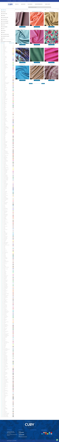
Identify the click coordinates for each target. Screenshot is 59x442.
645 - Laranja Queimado (5, 333)
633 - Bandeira (4, 329)
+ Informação (22, 26)
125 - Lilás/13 (4, 123)
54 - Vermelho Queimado (5, 82)
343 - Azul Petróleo (5, 236)
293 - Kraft (3, 213)
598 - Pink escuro (4, 307)
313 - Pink (3, 225)
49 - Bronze (4, 79)
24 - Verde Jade (4, 61)
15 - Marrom (4, 53)
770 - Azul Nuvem (4, 392)
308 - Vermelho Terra (5, 222)
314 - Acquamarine (4, 226)
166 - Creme (4, 148)
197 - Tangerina (4, 159)
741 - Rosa (3, 375)
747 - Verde (3, 378)
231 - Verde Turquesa (5, 177)
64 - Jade (3, 88)
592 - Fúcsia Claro (4, 304)
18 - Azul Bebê (4, 56)
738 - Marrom (4, 374)
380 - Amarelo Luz (4, 251)
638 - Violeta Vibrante (5, 331)
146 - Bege (3, 138)
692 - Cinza (3, 351)
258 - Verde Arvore (4, 193)
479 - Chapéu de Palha (5, 261)
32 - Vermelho (4, 68)
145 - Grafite (3, 137)
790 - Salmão (4, 407)
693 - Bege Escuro (4, 352)
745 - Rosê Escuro (4, 377)
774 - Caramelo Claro (5, 395)
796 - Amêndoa (4, 412)
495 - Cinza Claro (4, 263)
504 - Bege (3, 265)
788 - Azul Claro (4, 405)
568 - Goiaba (4, 294)
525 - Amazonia (4, 271)
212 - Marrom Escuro (5, 165)
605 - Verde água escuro (5, 311)
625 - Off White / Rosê (5, 325)
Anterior (30, 83)
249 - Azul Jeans (4, 188)
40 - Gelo (3, 74)
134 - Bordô (3, 130)
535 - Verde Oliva (4, 276)
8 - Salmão (3, 49)
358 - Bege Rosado (4, 243)
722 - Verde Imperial (5, 363)
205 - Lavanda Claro (5, 161)
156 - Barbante (4, 144)
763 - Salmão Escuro (5, 386)
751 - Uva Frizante (4, 380)
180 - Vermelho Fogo (5, 155)
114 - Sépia (3, 117)
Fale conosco (30, 4)
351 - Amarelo (4, 240)
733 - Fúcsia (4, 370)
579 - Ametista (4, 300)
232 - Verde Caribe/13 (5, 178)
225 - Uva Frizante (4, 172)
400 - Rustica (4, 255)
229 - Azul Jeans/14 (5, 175)
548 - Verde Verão (4, 281)
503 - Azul (3, 264)
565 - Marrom (4, 292)
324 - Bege (3, 231)
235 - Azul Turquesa (5, 179)
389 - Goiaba (4, 253)
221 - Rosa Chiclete (4, 170)
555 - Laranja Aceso (4, 287)
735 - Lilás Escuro (4, 372)
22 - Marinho (4, 59)
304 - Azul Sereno (4, 219)
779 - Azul (3, 399)
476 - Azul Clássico (4, 258)
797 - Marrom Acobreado (5, 413)
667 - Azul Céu (4, 339)
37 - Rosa (3, 71)
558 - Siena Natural (4, 290)
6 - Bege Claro (4, 47)
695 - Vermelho (4, 353)
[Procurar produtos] (50, 7)
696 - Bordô (4, 354)
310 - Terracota (4, 223)
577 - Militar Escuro (4, 299)
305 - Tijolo (3, 220)
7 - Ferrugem (4, 48)
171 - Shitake (4, 150)
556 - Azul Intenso (4, 288)
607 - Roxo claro (4, 313)
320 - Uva (3, 230)
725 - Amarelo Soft (4, 365)
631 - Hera (3, 327)
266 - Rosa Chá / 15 (4, 199)
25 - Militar (3, 62)
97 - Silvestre (4, 109)
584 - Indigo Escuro (5, 302)
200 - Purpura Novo (5, 160)
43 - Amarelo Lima (4, 76)
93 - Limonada (4, 105)
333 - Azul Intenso (4, 234)
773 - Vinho (3, 394)
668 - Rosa (3, 340)
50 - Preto (3, 80)
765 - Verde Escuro (5, 388)
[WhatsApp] (57, 440)
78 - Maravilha (4, 97)
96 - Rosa (3, 108)
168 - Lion (3, 149)
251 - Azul (3, 190)
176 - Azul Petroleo (4, 152)
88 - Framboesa (4, 103)
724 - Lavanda (4, 364)
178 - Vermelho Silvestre (5, 153)
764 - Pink (3, 387)
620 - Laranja (4, 322)
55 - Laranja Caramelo (5, 83)
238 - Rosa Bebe (4, 181)
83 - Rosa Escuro (4, 99)
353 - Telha (3, 241)
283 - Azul (3, 205)
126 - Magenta (4, 124)
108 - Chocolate (4, 114)
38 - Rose (3, 72)
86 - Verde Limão (4, 101)
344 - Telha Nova (4, 237)
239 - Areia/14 (4, 182)
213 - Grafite (3, 166)
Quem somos (23, 4)
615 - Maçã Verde (4, 319)
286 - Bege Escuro (4, 208)
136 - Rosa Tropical (4, 132)
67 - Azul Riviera (4, 90)
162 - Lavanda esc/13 (5, 147)
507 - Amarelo (4, 266)
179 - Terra (3, 154)
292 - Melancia (4, 212)
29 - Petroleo (4, 65)
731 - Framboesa (4, 369)
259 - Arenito (4, 194)
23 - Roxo (3, 60)
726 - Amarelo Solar (5, 366)
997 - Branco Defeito (5, 415)
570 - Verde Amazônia (5, 295)
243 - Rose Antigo (4, 185)
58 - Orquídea (4, 85)
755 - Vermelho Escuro (5, 382)
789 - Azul (3, 406)
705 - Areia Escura (4, 357)
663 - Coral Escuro (4, 336)
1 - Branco (3, 44)
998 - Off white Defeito (5, 416)
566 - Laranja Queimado (5, 293)
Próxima (43, 83)
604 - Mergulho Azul (5, 310)
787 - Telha (3, 404)
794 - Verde (4, 410)
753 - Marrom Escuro (5, 381)
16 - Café (3, 54)
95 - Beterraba (4, 107)
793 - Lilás (3, 409)
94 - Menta (3, 106)
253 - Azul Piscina (4, 191)
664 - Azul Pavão (4, 337)
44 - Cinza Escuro (4, 77)
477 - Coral (3, 259)
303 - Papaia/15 (4, 218)
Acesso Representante (38, 4)
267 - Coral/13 (4, 200)
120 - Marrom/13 (4, 120)
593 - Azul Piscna (4, 305)
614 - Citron (3, 318)
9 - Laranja (3, 50)
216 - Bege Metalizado (5, 167)
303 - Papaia (4, 217)
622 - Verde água (4, 324)
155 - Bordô (3, 143)
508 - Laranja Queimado (5, 267)
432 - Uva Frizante (4, 257)
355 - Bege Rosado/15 (5, 242)
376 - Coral (3, 249)
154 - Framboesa (4, 142)
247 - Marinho (4, 187)
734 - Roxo (3, 371)
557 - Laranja (4, 289)
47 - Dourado (4, 78)
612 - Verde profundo (5, 316)
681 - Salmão (4, 345)
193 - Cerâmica (4, 158)
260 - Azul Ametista (5, 195)
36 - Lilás (3, 70)
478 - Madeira (4, 260)
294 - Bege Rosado (5, 214)
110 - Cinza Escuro (4, 115)
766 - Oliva (3, 389)
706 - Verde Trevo (4, 358)
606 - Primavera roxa (5, 312)
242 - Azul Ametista (5, 184)
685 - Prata (3, 347)
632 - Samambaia (4, 328)
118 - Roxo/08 (4, 119)
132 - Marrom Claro (5, 129)
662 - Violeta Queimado (5, 335)
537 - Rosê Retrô (4, 278)
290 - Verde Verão (4, 210)
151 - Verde (3, 140)
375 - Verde (3, 248)
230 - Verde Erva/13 (5, 176)
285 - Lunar (3, 207)
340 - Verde (4, 235)
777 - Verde (3, 397)
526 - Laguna (4, 272)
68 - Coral (3, 91)
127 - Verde (3, 125)
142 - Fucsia (3, 135)
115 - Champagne (4, 118)
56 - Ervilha (3, 84)
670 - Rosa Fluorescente (5, 342)
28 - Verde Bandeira (5, 64)
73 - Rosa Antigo (4, 94)
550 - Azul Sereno (4, 283)
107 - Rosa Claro (4, 113)
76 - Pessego (4, 96)
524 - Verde (4, 270)
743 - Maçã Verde (4, 376)
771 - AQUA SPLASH (5, 393)
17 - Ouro (3, 55)
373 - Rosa (3, 246)
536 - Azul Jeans (4, 277)
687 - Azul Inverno (4, 348)
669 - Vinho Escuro (4, 341)
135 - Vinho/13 (4, 131)
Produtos (17, 4)
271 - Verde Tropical (5, 202)
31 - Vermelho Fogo (5, 67)
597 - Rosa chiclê (4, 306)
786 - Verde (4, 403)
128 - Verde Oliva (4, 126)
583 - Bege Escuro (4, 301)
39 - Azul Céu (4, 73)
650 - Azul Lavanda (4, 334)
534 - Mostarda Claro (5, 275)
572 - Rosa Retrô (4, 296)
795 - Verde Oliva (4, 411)
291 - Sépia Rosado (4, 211)
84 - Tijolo (3, 100)
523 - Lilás (3, 269)
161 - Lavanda (4, 146)
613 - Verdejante (4, 317)
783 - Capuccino (4, 401)
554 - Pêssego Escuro (5, 286)
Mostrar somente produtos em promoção (22, 9)
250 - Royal (3, 189)
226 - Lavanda (4, 173)
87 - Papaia (3, 102)
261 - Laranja (4, 196)
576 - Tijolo (3, 298)
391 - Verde (3, 254)
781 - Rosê (3, 400)
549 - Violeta (4, 282)
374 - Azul (3, 247)
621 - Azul (3, 323)
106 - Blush (3, 112)
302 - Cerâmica (4, 216)
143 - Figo (3, 136)
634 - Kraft (3, 330)
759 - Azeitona (4, 383)
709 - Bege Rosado (5, 359)
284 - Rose (3, 206)
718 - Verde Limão (4, 362)
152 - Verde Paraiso (4, 141)
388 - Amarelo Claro (5, 252)
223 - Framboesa (4, 171)
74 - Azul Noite (4, 95)
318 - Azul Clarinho (4, 229)
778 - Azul (3, 398)
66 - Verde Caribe (4, 89)
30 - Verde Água (4, 66)
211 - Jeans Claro (4, 164)
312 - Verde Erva (4, 224)
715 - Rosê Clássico (4, 360)
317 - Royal (3, 228)
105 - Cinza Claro (4, 111)
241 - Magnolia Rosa (5, 183)
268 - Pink (3, 201)
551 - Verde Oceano (5, 284)
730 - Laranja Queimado (5, 368)
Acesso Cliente (47, 4)
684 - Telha (3, 346)
